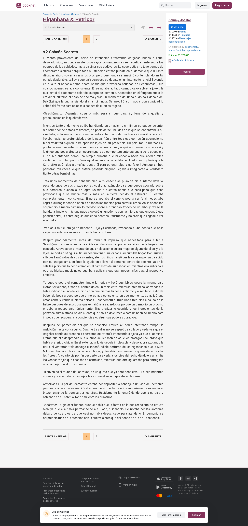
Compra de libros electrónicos (90, 480)
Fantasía (185, 35)
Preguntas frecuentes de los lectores (54, 492)
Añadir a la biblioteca (183, 60)
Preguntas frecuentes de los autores (54, 499)
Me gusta (178, 27)
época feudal (194, 50)
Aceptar (196, 515)
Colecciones (85, 5)
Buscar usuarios (89, 490)
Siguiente (154, 38)
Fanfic (55, 14)
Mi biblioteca (106, 5)
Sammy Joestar (180, 20)
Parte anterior (56, 38)
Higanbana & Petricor (69, 14)
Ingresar (202, 5)
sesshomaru (191, 46)
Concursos (66, 5)
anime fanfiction (177, 50)
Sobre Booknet (88, 486)
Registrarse (222, 5)
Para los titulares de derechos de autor (53, 484)
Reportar (186, 71)
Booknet (47, 14)
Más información (171, 515)
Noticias (47, 478)
